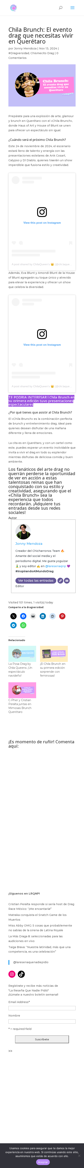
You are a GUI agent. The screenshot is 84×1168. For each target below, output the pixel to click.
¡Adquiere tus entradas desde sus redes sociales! (34, 508)
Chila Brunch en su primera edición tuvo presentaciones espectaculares (41, 401)
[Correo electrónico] (67, 581)
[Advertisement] (42, 1097)
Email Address (19, 1002)
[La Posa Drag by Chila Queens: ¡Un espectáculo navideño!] (22, 654)
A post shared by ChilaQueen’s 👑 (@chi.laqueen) (43, 264)
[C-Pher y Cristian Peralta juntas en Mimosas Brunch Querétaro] (22, 690)
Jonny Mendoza (25, 48)
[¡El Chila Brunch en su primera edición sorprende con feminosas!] (54, 654)
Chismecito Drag (42, 53)
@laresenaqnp (55, 566)
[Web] (60, 581)
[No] (79, 1156)
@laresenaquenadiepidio (30, 962)
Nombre (14, 1015)
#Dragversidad (18, 53)
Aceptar (43, 1162)
